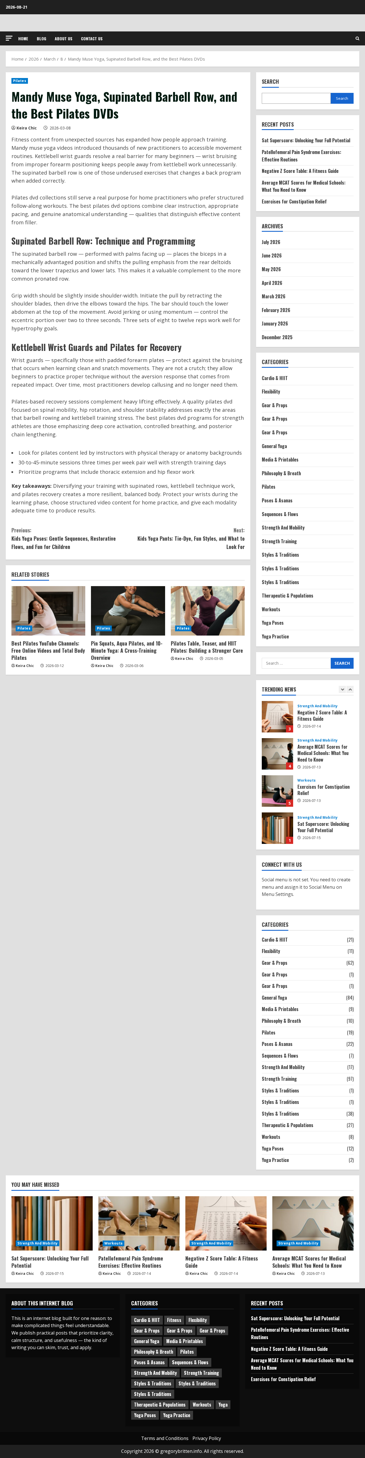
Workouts (271, 609)
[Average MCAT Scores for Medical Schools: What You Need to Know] (313, 1223)
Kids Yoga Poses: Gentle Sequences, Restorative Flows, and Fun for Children (63, 538)
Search (270, 81)
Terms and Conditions (164, 1438)
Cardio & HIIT (275, 378)
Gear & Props (274, 405)
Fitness (174, 1320)
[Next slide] (350, 689)
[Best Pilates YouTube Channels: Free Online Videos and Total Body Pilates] (48, 611)
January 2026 (275, 323)
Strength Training (279, 541)
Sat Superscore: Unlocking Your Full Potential (306, 140)
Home (23, 38)
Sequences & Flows (280, 514)
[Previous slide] (342, 689)
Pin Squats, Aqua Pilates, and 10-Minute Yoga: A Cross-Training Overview (127, 650)
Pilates (19, 80)
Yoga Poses (273, 622)
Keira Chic (27, 128)
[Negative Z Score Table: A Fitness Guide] (226, 1223)
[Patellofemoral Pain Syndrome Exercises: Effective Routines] (139, 1223)
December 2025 (277, 337)
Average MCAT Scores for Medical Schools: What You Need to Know (304, 186)
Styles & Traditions (280, 554)
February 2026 (276, 310)
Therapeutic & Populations (287, 595)
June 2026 (272, 255)
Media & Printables (280, 459)
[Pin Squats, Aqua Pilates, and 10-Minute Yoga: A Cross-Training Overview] (128, 611)
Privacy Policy (206, 1438)
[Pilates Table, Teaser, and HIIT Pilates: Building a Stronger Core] (208, 611)
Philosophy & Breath (281, 473)
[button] (9, 38)
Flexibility (271, 391)
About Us (63, 38)
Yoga (223, 1404)
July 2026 (271, 242)
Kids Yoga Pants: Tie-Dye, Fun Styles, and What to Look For (191, 538)
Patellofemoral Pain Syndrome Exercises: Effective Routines (130, 1262)
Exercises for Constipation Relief (294, 201)
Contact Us (92, 38)
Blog (41, 38)
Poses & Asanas (277, 500)
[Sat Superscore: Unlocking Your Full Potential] (52, 1223)
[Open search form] (357, 38)
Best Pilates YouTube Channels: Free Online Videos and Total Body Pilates (48, 650)
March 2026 (273, 296)
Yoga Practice (275, 636)
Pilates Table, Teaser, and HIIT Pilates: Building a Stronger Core (207, 647)
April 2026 (272, 282)
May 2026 (271, 269)
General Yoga (274, 446)
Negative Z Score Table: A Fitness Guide (300, 170)
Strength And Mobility (283, 527)
